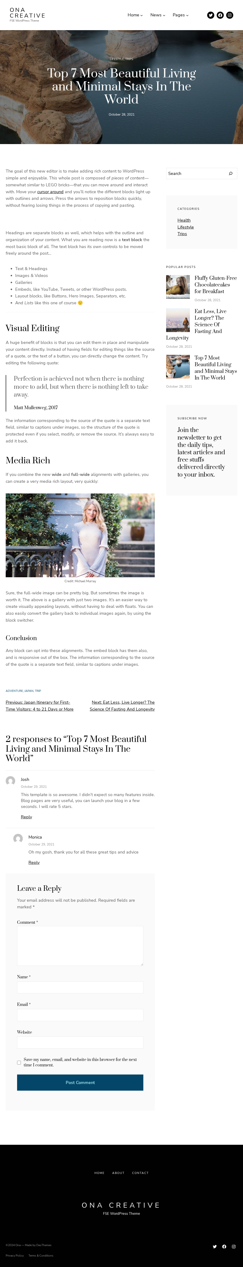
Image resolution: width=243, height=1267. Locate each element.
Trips (129, 59)
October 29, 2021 (34, 786)
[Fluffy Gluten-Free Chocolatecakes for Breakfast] (178, 288)
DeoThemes (43, 1245)
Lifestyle (117, 59)
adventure (14, 691)
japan (28, 691)
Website (24, 1032)
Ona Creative (28, 12)
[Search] (230, 173)
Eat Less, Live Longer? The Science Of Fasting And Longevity (196, 324)
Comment (27, 922)
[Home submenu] (141, 15)
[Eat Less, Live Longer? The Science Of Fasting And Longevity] (178, 321)
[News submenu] (164, 15)
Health (184, 220)
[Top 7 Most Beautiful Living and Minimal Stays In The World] (178, 367)
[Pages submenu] (187, 15)
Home (99, 1173)
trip (38, 691)
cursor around (50, 192)
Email (24, 1004)
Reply (26, 817)
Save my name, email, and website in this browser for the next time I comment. (80, 1062)
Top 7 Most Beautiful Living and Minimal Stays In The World (216, 368)
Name (24, 977)
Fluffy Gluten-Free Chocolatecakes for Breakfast (216, 285)
